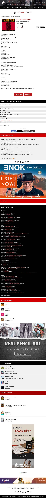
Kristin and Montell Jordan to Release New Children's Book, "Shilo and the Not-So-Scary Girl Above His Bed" (20, 144)
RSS (14, 158)
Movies (35, 7)
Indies (21, 7)
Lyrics (31, 7)
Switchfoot (8, 16)
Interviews (26, 7)
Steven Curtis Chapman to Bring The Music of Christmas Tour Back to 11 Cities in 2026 (17, 154)
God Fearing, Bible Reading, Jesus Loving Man (14, 378)
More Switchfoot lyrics (4, 125)
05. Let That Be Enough (5, 112)
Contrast (6, 383)
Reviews (16, 7)
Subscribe (29, 488)
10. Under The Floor (4, 121)
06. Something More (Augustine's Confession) (9, 114)
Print (32, 131)
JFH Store (14, 488)
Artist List (3, 16)
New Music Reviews (6, 300)
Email (26, 131)
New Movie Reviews (6, 392)
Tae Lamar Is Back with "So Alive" (8, 149)
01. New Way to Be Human (5, 104)
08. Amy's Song (3, 118)
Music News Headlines (7, 135)
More (39, 7)
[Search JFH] (42, 7)
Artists (12, 7)
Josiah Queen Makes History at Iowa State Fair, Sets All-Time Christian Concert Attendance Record (19, 139)
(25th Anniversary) (15, 405)
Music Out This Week (7, 207)
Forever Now (7, 310)
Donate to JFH (20, 488)
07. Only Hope (3, 116)
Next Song (27, 94)
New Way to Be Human (15, 16)
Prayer (24, 488)
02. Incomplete (3, 106)
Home (3, 7)
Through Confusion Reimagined (11, 373)
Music (8, 7)
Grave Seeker (7, 388)
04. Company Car (3, 110)
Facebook (14, 131)
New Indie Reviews (6, 363)
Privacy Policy (42, 496)
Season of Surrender (9, 320)
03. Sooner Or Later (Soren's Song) (7, 108)
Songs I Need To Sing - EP (10, 368)
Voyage (6, 315)
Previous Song (18, 94)
